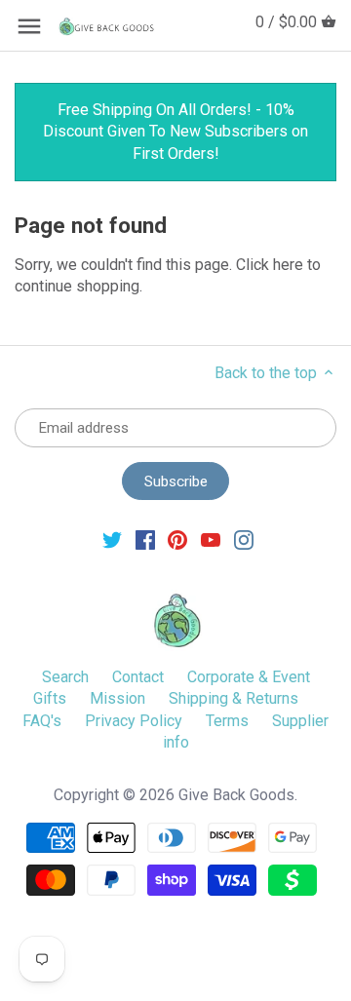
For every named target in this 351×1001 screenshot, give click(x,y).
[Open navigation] (29, 26)
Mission (117, 698)
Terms (227, 721)
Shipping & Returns (233, 698)
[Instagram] (244, 540)
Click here (269, 264)
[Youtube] (210, 540)
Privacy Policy (133, 721)
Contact (138, 677)
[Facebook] (145, 540)
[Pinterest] (177, 540)
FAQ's (41, 721)
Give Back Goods (236, 795)
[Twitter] (112, 540)
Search (65, 677)
